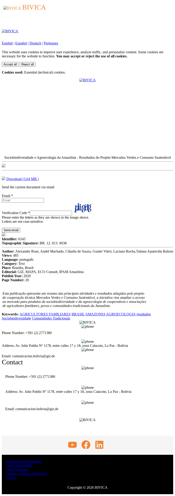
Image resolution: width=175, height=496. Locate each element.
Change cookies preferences (26, 474)
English (7, 43)
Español (21, 43)
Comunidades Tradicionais (51, 318)
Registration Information (23, 461)
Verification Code (16, 213)
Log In (11, 478)
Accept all (10, 64)
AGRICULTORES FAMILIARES (45, 314)
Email (7, 196)
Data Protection (17, 469)
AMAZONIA (95, 314)
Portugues (51, 43)
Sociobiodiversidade (16, 318)
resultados (143, 314)
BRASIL (78, 314)
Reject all (27, 64)
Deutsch (35, 43)
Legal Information (19, 465)
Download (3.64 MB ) (22, 179)
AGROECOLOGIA (121, 314)
